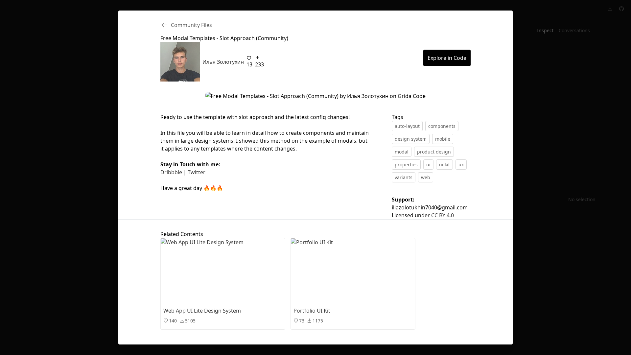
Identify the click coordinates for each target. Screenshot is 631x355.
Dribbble (171, 172)
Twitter (196, 172)
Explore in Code (447, 57)
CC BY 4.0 (442, 215)
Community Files (191, 25)
